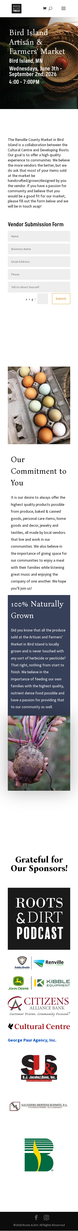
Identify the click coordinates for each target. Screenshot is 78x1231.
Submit (61, 298)
